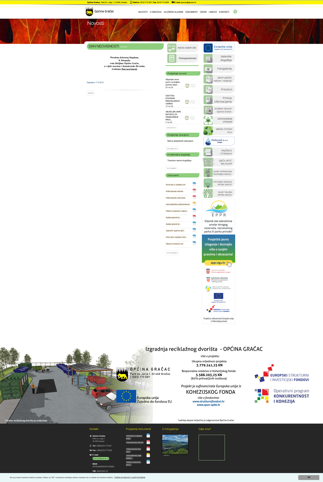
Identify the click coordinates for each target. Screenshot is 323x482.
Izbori (203, 12)
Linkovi (213, 12)
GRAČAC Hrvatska (182, 65)
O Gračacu (156, 12)
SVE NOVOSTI (171, 128)
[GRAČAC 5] (175, 444)
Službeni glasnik (173, 12)
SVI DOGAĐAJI (171, 168)
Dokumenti (191, 12)
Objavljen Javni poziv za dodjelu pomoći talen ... (173, 82)
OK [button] (309, 477)
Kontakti (224, 12)
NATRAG (90, 93)
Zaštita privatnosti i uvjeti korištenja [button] (129, 477)
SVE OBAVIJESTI (172, 149)
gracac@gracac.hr (188, 2)
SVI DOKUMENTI (172, 253)
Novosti (143, 12)
